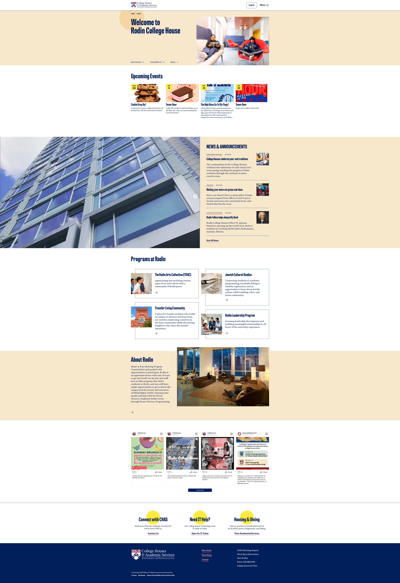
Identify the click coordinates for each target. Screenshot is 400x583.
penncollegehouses (249, 433)
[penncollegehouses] (239, 433)
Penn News (209, 185)
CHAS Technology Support (248, 551)
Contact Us (153, 534)
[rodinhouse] (134, 433)
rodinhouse (141, 433)
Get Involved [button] (136, 62)
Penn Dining (207, 555)
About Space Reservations (248, 554)
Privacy (134, 575)
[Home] (144, 5)
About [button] (173, 62)
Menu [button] (264, 5)
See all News (212, 241)
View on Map (242, 558)
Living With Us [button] (156, 62)
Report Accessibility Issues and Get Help (161, 575)
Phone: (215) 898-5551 (246, 562)
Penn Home (206, 551)
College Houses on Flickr (247, 566)
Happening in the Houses (214, 154)
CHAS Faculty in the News (214, 213)
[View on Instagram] (161, 434)
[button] (132, 412)
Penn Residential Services (247, 534)
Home (133, 13)
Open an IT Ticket (200, 534)
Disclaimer (142, 575)
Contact (205, 560)
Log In (252, 5)
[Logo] (153, 554)
